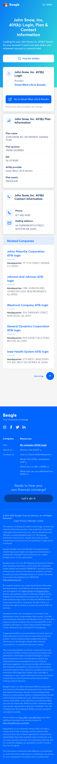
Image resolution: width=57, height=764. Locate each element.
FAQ (5, 445)
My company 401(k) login (33, 445)
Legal (16, 521)
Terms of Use (27, 591)
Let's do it (28, 498)
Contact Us (8, 454)
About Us (7, 449)
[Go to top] (49, 376)
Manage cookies (36, 521)
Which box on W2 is (33, 466)
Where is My (30, 449)
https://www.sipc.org (12, 580)
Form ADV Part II (35, 717)
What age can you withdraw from (36, 472)
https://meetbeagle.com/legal (16, 723)
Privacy (23, 521)
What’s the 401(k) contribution (34, 460)
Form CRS (23, 717)
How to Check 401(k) (35, 454)
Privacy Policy (43, 591)
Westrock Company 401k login (27, 305)
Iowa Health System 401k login (28, 351)
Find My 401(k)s (31, 58)
